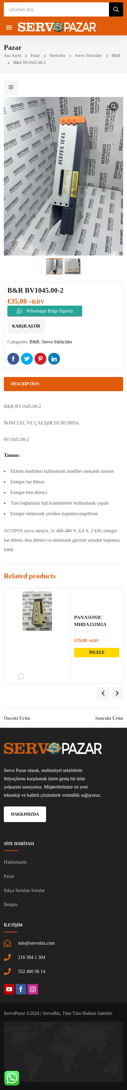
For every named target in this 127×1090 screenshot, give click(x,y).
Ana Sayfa (12, 55)
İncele (97, 652)
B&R (116, 55)
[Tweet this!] (27, 359)
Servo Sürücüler (88, 55)
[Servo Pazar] (57, 27)
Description (25, 384)
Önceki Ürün (17, 718)
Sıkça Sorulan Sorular (24, 890)
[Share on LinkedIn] (54, 359)
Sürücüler (57, 55)
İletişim (10, 904)
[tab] (63, 384)
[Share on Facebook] (13, 359)
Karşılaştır (26, 326)
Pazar (35, 55)
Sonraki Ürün (109, 718)
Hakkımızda (15, 862)
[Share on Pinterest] (40, 359)
